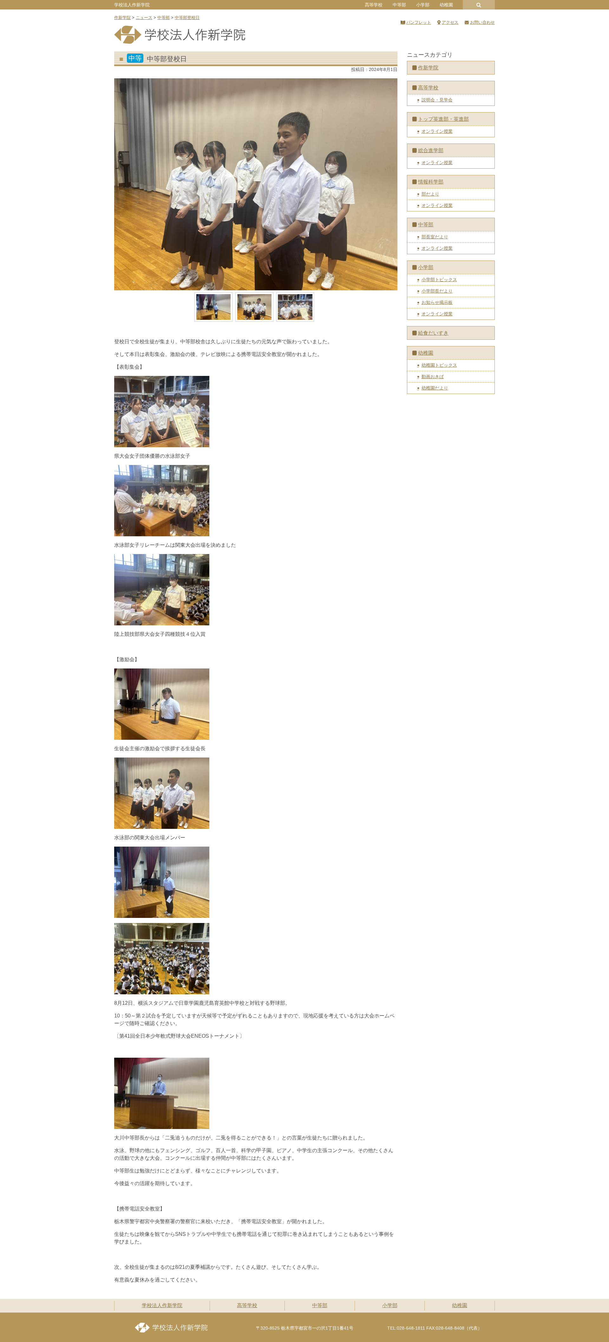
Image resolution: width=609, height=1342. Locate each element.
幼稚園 (446, 4)
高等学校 (374, 4)
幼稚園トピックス (439, 365)
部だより (430, 194)
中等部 (399, 4)
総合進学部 (430, 150)
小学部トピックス (439, 279)
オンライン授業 (437, 131)
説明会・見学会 (437, 99)
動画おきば (433, 376)
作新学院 (428, 67)
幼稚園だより (435, 387)
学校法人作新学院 (132, 4)
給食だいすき (433, 333)
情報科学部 (430, 181)
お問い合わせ (482, 22)
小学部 (422, 4)
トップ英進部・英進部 (443, 119)
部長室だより (435, 236)
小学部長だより (437, 291)
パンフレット (418, 22)
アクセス (450, 22)
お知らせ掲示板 (437, 302)
